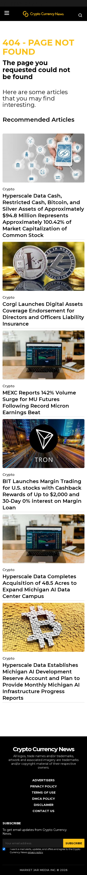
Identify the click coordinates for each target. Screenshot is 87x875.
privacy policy (35, 852)
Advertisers (43, 780)
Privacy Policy (43, 786)
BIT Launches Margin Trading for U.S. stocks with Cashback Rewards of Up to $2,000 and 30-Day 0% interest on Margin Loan (42, 494)
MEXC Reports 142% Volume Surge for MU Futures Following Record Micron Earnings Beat (39, 402)
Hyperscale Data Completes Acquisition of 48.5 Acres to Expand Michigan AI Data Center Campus (40, 586)
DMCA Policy (43, 799)
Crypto (9, 189)
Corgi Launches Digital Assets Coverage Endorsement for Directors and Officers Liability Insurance (43, 314)
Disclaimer (43, 805)
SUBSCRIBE (73, 843)
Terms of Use (44, 792)
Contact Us (43, 811)
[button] (6, 12)
